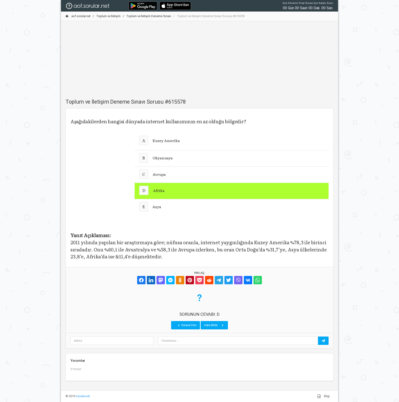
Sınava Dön (188, 325)
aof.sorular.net (81, 16)
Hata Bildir (211, 325)
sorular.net (83, 396)
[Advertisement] (199, 57)
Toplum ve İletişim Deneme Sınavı (148, 16)
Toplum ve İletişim (108, 16)
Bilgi (326, 396)
